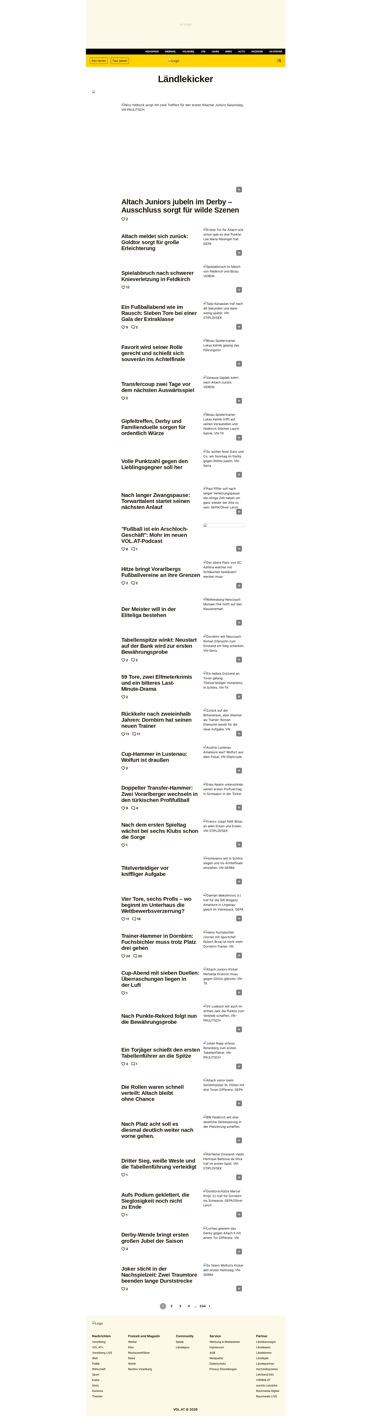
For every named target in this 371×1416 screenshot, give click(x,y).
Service (215, 1336)
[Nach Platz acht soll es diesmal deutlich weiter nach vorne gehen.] (223, 1130)
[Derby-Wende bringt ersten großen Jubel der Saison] (223, 1241)
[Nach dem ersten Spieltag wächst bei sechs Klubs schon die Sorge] (223, 834)
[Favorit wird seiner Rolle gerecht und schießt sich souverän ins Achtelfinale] (223, 353)
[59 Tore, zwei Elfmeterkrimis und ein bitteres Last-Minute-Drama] (223, 686)
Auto (241, 51)
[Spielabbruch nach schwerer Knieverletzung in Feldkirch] (223, 279)
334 (202, 1306)
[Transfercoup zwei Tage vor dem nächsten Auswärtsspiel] (223, 390)
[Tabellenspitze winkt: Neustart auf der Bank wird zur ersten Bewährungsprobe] (223, 649)
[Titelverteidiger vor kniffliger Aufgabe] (223, 871)
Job (203, 51)
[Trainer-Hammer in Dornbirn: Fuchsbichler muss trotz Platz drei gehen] (223, 945)
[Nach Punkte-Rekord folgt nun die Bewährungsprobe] (223, 1019)
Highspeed (152, 51)
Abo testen (99, 60)
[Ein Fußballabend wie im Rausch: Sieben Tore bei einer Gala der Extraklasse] (223, 316)
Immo (228, 51)
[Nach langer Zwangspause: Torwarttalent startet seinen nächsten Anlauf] (223, 501)
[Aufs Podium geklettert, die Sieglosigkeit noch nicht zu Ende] (223, 1204)
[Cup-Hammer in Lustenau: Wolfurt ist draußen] (223, 760)
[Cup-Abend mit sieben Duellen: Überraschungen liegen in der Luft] (223, 982)
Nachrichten (101, 1336)
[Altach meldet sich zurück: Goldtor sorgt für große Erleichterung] (223, 242)
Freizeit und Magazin (144, 1336)
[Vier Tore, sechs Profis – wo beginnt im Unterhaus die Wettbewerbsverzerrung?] (223, 908)
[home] (185, 60)
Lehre (215, 51)
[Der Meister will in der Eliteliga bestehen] (223, 612)
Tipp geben (119, 60)
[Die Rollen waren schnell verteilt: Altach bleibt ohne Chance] (223, 1093)
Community (185, 1336)
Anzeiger (257, 51)
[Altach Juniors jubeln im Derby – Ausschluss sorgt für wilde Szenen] (182, 149)
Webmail (170, 51)
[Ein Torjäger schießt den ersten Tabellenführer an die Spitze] (223, 1056)
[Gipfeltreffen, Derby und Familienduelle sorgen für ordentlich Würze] (223, 427)
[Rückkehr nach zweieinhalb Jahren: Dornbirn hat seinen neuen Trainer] (223, 723)
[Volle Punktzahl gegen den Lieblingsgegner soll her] (223, 464)
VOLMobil (188, 51)
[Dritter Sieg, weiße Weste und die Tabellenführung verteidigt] (223, 1167)
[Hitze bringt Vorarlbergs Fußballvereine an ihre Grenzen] (223, 575)
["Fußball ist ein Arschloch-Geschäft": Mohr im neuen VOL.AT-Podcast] (223, 538)
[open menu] (279, 60)
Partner (262, 1336)
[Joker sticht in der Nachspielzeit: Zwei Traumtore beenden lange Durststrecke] (223, 1278)
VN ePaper (275, 51)
